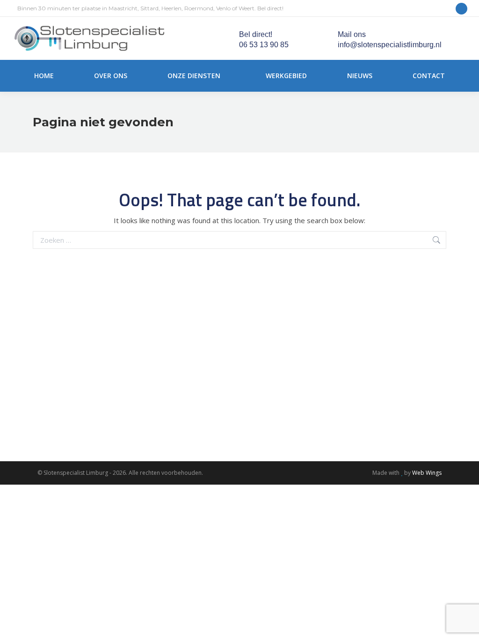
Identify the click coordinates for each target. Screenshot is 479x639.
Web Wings (427, 473)
